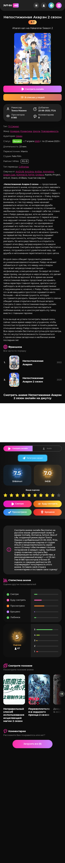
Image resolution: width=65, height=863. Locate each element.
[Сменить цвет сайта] (36, 5)
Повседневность (49, 131)
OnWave (39, 174)
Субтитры (24, 166)
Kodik (49, 448)
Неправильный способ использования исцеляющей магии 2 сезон (13, 715)
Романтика (26, 131)
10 (60, 495)
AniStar (38, 171)
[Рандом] (51, 5)
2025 (37, 141)
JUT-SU (10, 5)
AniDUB (20, 171)
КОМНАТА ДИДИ (25, 174)
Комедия (14, 131)
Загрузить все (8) (33, 744)
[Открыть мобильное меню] (59, 5)
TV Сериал (13, 126)
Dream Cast (9, 174)
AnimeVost (48, 171)
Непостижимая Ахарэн (32, 362)
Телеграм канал (34, 458)
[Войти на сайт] (44, 5)
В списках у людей (34, 97)
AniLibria (29, 171)
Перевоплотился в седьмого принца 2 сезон (39, 712)
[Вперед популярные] (62, 694)
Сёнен (19, 136)
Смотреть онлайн (34, 89)
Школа (36, 131)
